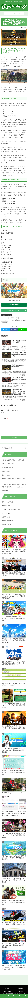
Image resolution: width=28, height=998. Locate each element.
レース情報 (5, 318)
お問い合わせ (7, 991)
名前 (2, 412)
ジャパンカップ (6, 320)
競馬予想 (20, 320)
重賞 (17, 318)
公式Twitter (5, 490)
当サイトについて (7, 475)
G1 (25, 320)
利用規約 (7, 988)
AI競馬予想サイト (6, 471)
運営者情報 (20, 988)
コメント (4, 418)
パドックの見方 (6, 513)
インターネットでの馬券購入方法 (11, 509)
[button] (25, 448)
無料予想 (14, 320)
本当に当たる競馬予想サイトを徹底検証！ (13, 460)
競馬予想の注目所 (7, 524)
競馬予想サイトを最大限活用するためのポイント (14, 480)
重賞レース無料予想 (7, 315)
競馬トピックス (6, 505)
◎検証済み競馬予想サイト (9, 463)
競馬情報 (12, 318)
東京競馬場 (5, 322)
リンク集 (20, 991)
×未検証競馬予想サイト (8, 467)
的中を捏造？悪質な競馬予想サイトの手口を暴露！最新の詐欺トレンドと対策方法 (14, 486)
